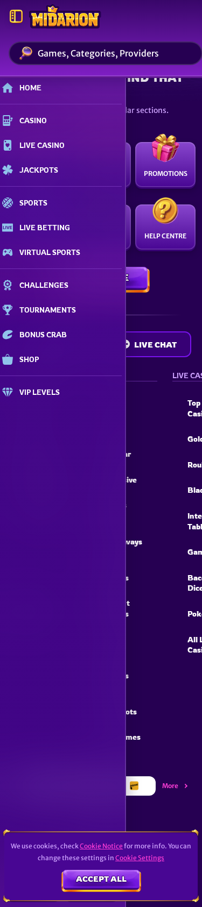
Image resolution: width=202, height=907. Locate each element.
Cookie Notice (101, 846)
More (170, 786)
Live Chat (155, 344)
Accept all (101, 878)
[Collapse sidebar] (16, 16)
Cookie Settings (139, 858)
